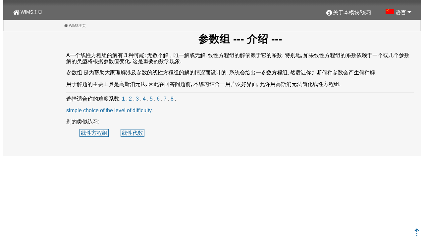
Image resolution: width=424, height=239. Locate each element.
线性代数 (132, 133)
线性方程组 (94, 133)
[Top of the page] (416, 234)
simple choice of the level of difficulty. (109, 110)
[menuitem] (349, 13)
